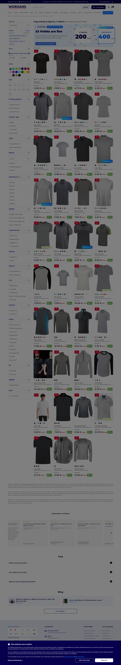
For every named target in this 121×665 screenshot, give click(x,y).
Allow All (104, 660)
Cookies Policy (69, 656)
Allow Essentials (84, 660)
